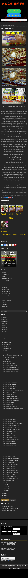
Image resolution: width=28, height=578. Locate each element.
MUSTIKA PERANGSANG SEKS (10, 460)
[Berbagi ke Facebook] (6, 200)
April (5, 484)
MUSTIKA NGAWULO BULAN (10, 431)
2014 (3, 340)
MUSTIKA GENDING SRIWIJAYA (11, 369)
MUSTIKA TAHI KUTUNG (9, 447)
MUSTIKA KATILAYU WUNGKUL (11, 427)
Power (15, 24)
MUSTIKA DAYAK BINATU (18, 215)
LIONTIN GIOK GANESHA (9, 375)
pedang (3, 287)
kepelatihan (4, 274)
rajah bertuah (21, 24)
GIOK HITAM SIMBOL (8, 359)
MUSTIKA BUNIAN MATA (9, 456)
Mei (5, 482)
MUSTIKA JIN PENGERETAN (10, 365)
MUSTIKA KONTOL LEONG (9, 419)
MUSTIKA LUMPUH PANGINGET (11, 470)
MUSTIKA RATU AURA (8, 480)
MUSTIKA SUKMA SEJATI (9, 378)
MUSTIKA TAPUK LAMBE (9, 476)
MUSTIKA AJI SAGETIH (9, 415)
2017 (3, 335)
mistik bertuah (5, 285)
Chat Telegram (14, 15)
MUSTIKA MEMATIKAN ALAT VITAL (12, 429)
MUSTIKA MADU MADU (7, 515)
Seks (3, 302)
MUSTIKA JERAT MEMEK (9, 384)
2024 (3, 321)
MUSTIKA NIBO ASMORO (9, 441)
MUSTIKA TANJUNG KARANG (10, 464)
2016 (3, 337)
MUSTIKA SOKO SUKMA (9, 414)
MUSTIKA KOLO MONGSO (9, 443)
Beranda (3, 24)
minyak (3, 283)
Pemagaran (4, 289)
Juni (5, 354)
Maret (5, 486)
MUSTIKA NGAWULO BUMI (10, 437)
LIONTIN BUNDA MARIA (9, 373)
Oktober (6, 346)
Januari (5, 490)
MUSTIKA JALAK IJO (8, 404)
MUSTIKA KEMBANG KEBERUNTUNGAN (13, 408)
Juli (5, 352)
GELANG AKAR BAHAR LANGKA (10, 357)
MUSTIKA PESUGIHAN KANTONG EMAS (13, 390)
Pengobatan (4, 295)
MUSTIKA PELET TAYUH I (9, 421)
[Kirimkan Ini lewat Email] (2, 200)
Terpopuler (12, 500)
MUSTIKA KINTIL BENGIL (9, 412)
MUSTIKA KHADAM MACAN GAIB (4, 215)
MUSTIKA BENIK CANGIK (9, 445)
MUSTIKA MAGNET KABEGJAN (10, 472)
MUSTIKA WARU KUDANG (8, 512)
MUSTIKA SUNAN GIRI (8, 394)
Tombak (3, 306)
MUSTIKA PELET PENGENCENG (11, 451)
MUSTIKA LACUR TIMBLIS (9, 466)
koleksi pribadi (10, 24)
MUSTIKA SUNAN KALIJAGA (10, 406)
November (6, 344)
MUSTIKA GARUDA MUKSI (9, 386)
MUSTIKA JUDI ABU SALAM (8, 510)
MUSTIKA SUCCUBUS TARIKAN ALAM (12, 355)
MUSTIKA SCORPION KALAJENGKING (12, 423)
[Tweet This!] (7, 197)
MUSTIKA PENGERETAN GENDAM (11, 425)
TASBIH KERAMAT (7, 361)
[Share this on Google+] (9, 197)
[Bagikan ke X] (5, 200)
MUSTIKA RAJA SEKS (8, 402)
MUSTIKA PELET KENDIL (9, 435)
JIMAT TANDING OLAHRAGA (9, 506)
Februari (6, 488)
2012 (3, 495)
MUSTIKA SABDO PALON (9, 433)
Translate (12, 560)
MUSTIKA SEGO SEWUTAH (9, 468)
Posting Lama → (23, 234)
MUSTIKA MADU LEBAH (9, 363)
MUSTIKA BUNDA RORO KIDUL (11, 396)
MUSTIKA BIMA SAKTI (8, 462)
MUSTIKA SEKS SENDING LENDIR (10, 508)
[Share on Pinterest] (10, 197)
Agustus (6, 350)
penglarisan (4, 293)
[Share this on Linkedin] (12, 197)
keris (3, 276)
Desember (6, 342)
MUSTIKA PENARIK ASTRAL (10, 417)
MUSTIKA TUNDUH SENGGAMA (11, 458)
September (6, 348)
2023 (3, 323)
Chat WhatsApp (15, 11)
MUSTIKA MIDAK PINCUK (8, 28)
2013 (3, 493)
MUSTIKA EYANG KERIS (9, 388)
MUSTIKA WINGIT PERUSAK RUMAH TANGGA (11, 216)
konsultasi (4, 280)
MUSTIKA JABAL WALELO (9, 474)
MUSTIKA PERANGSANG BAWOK (11, 398)
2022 (3, 325)
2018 (3, 333)
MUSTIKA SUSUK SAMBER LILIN (11, 367)
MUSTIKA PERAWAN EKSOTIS (10, 371)
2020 (3, 329)
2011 (3, 497)
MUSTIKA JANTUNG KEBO (9, 410)
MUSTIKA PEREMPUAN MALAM (11, 400)
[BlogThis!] (3, 200)
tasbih (3, 304)
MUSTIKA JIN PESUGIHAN (9, 380)
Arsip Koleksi (5, 500)
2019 (3, 331)
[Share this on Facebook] (5, 197)
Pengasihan (4, 291)
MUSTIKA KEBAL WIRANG (9, 377)
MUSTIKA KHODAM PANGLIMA (11, 454)
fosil (3, 272)
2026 (3, 317)
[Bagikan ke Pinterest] (8, 200)
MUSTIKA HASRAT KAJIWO (10, 453)
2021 (3, 327)
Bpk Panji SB (17, 568)
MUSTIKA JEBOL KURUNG (9, 392)
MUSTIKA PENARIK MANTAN (10, 478)
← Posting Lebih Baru (6, 234)
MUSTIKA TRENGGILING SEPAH (11, 439)
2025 (3, 319)
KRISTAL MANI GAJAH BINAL (10, 382)
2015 (3, 338)
